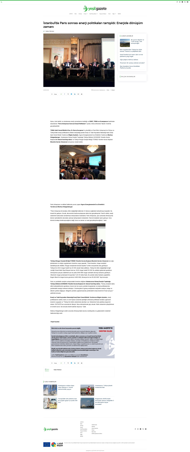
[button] (1, 2)
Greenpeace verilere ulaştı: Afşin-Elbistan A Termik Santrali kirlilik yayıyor (66, 387)
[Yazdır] (81, 94)
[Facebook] (177, 2)
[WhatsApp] (61, 94)
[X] (185, 2)
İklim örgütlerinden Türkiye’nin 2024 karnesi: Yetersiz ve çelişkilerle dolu (131, 50)
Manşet (113, 90)
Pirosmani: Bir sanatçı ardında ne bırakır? (132, 63)
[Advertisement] (82, 108)
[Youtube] (188, 2)
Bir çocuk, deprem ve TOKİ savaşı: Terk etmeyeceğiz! (137, 41)
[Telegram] (182, 2)
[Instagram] (180, 2)
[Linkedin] (74, 94)
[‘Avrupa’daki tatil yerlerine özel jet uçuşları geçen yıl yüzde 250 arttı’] (50, 403)
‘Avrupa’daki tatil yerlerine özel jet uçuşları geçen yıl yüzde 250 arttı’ (67, 400)
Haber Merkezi (49, 31)
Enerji (108, 90)
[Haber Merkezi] (44, 31)
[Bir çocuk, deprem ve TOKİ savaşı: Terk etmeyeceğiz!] (125, 43)
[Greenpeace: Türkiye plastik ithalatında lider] (87, 390)
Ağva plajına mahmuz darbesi (129, 59)
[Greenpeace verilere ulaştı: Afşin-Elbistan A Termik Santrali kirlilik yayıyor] (50, 390)
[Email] (78, 94)
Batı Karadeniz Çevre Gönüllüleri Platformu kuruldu (130, 67)
